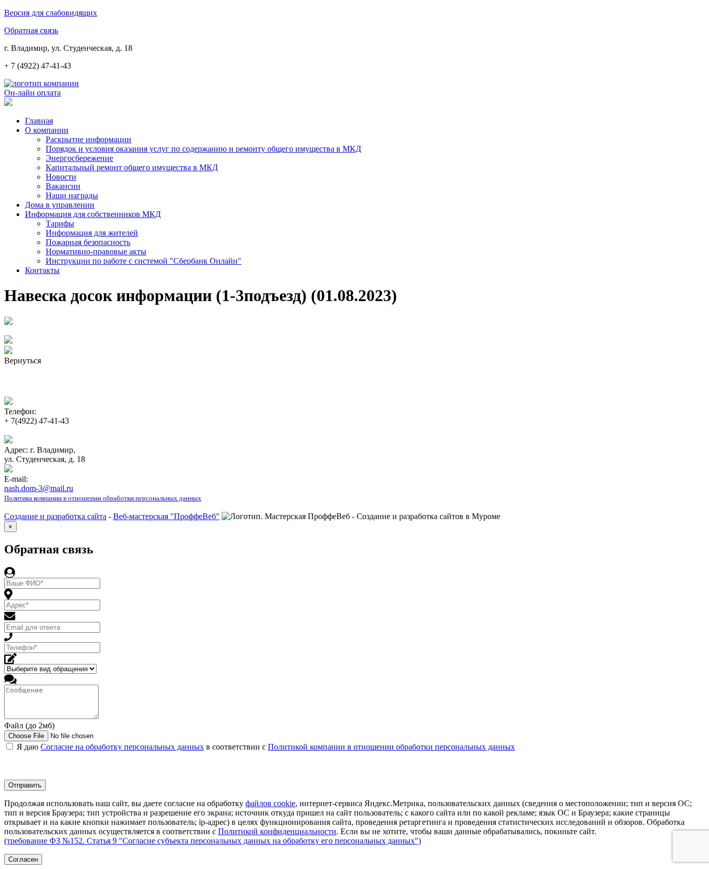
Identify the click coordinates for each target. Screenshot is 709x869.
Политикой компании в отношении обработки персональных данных (391, 746)
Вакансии (63, 186)
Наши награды (72, 195)
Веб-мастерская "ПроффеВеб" (166, 516)
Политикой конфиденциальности (277, 831)
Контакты (42, 270)
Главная (39, 120)
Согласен (23, 859)
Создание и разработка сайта (55, 516)
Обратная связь (31, 30)
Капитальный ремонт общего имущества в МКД (132, 167)
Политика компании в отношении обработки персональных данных (102, 498)
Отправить (25, 785)
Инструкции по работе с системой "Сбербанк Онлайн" (143, 260)
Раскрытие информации (88, 139)
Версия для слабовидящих (50, 12)
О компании (47, 130)
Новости (61, 176)
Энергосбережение (79, 158)
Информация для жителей (92, 232)
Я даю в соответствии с (266, 746)
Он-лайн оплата (32, 92)
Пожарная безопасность (88, 242)
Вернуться (22, 360)
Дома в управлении (59, 204)
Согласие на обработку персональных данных (122, 746)
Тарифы (60, 223)
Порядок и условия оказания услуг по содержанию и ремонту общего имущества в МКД (203, 148)
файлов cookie (270, 803)
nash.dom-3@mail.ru (38, 488)
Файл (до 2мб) (29, 725)
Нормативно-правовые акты (96, 251)
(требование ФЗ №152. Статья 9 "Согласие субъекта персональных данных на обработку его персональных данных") (212, 840)
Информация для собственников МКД (93, 214)
